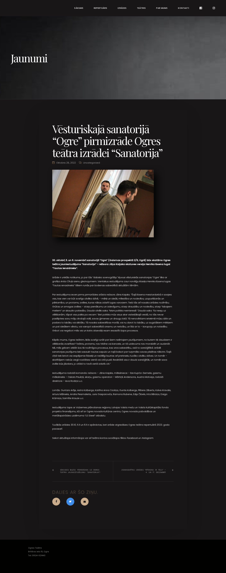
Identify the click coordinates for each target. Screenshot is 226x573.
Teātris (141, 8)
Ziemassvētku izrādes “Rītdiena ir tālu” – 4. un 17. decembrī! (143, 471)
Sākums (78, 8)
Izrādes (122, 8)
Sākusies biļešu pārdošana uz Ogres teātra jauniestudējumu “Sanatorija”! (80, 471)
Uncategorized (91, 162)
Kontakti (183, 8)
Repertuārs (100, 8)
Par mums (162, 8)
